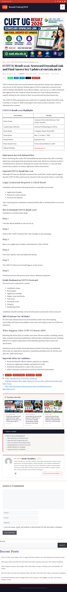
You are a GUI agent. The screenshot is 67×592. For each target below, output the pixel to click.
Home (4, 62)
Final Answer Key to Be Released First (18, 438)
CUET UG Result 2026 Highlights (15, 436)
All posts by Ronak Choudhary (51, 473)
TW (29, 78)
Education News (18, 375)
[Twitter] (57, 1)
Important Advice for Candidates (17, 449)
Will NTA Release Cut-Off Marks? (17, 447)
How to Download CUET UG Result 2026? (19, 442)
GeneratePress (43, 588)
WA (11, 78)
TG (23, 78)
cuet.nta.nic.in (39, 148)
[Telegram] (62, 1)
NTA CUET (25, 378)
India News (30, 375)
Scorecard (33, 378)
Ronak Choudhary (29, 458)
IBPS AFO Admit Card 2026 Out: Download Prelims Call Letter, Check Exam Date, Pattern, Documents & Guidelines (33, 573)
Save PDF (36, 78)
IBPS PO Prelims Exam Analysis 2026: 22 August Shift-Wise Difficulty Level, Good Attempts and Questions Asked (32, 557)
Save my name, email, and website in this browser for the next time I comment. (33, 527)
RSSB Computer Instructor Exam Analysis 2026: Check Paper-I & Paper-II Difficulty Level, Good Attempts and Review (31, 567)
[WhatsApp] (64, 1)
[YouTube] (60, 1)
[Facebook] (55, 1)
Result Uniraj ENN (18, 6)
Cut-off (8, 62)
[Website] (15, 473)
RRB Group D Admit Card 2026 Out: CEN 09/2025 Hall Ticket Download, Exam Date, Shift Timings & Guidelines (32, 562)
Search (2, 541)
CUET (7, 378)
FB (17, 78)
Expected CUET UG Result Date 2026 (18, 440)
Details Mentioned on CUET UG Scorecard (19, 445)
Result (38, 375)
